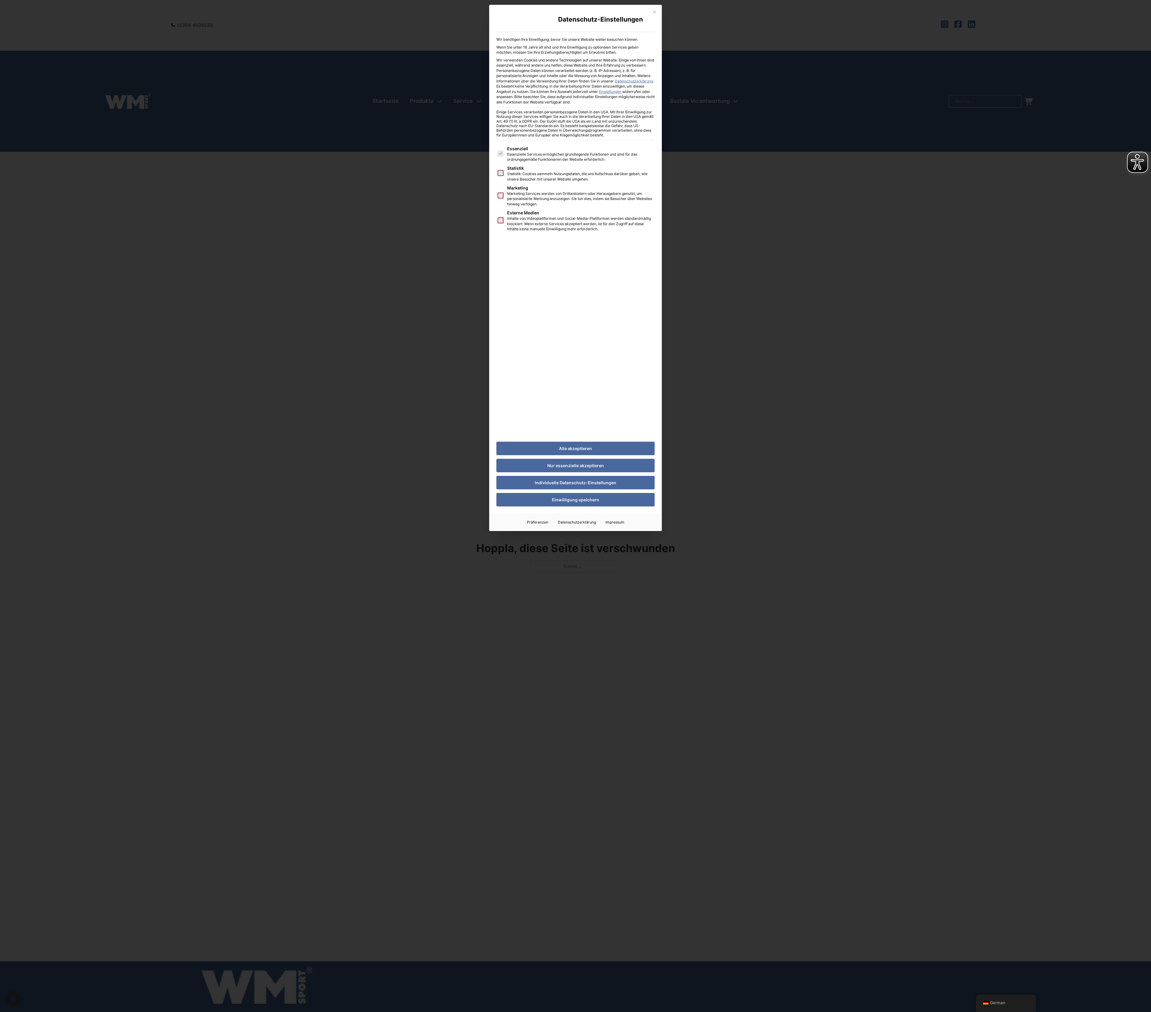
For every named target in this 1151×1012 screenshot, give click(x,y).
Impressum (614, 522)
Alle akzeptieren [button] (575, 448)
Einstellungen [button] (610, 91)
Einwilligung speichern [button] (575, 499)
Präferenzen (537, 522)
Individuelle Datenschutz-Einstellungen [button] (575, 482)
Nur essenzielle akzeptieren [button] (575, 465)
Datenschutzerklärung (634, 81)
